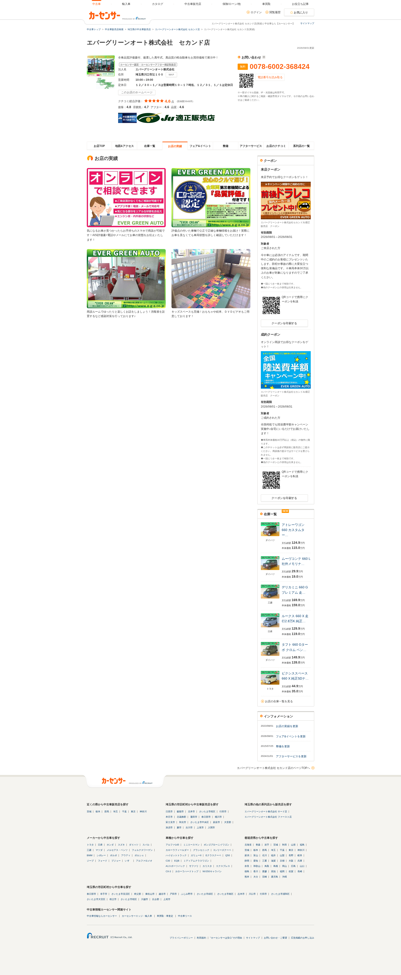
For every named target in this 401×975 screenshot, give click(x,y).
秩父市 (113, 899)
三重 (264, 860)
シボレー (101, 855)
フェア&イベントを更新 (291, 736)
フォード (102, 860)
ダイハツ (133, 844)
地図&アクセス (124, 146)
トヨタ (90, 844)
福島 (302, 844)
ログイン (256, 12)
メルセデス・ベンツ (117, 850)
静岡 (247, 860)
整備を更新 (283, 746)
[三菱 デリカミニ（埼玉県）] (270, 599)
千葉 (124, 811)
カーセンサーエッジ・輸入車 (137, 916)
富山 (255, 855)
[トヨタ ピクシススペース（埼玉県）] (270, 685)
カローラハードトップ (186, 871)
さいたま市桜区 (207, 811)
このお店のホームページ (136, 92)
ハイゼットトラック (176, 855)
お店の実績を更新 (287, 726)
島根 (275, 866)
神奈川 (143, 811)
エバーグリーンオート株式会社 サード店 (266, 811)
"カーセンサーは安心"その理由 (226, 937)
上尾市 (200, 827)
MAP (171, 74)
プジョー (116, 860)
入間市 (211, 827)
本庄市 (169, 817)
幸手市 (103, 894)
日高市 (169, 811)
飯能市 (180, 811)
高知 (273, 871)
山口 (302, 866)
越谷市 (162, 894)
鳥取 (267, 866)
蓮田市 (193, 817)
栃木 (98, 811)
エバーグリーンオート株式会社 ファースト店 (268, 817)
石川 (264, 855)
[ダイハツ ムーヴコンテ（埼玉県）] (270, 570)
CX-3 (168, 871)
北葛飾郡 (181, 817)
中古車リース (185, 916)
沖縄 (284, 876)
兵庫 (300, 860)
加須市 (169, 827)
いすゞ (128, 860)
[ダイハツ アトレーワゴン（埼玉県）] (270, 536)
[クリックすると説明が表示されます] (263, 57)
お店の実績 (175, 146)
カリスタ (207, 866)
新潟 (247, 855)
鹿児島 (274, 876)
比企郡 (155, 899)
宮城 (275, 844)
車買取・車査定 (165, 916)
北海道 (248, 844)
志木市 (241, 894)
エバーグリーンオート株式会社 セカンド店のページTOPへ (273, 768)
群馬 (106, 811)
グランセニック (201, 850)
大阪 (291, 860)
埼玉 (115, 811)
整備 (225, 146)
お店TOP (99, 146)
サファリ (193, 866)
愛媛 (264, 871)
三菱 (89, 850)
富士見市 (170, 822)
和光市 (182, 822)
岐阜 (300, 855)
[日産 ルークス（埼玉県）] (270, 627)
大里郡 (227, 822)
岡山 (284, 866)
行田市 (223, 811)
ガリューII (196, 855)
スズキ (121, 844)
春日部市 (206, 817)
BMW (89, 855)
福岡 (282, 871)
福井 (273, 855)
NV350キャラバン (212, 871)
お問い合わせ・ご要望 (275, 937)
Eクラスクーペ (213, 855)
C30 (168, 860)
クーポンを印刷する (284, 323)
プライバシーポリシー (181, 937)
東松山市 (150, 894)
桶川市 (218, 817)
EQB (176, 860)
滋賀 (273, 860)
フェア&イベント (200, 146)
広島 (293, 866)
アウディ (125, 855)
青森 (258, 844)
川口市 (252, 894)
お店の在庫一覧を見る (279, 701)
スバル (145, 844)
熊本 (247, 876)
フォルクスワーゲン (142, 850)
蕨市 (179, 827)
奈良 (247, 866)
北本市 (191, 811)
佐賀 (291, 871)
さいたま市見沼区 (120, 894)
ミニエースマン (191, 844)
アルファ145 (172, 844)
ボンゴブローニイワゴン (216, 844)
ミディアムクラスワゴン (196, 860)
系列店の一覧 (301, 146)
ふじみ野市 (187, 894)
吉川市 (189, 827)
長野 (291, 855)
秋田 (284, 844)
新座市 (216, 822)
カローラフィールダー (177, 850)
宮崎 (264, 876)
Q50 (227, 855)
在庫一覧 (149, 146)
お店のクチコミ (276, 146)
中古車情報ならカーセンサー (102, 916)
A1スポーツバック (175, 866)
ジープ (90, 860)
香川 (255, 871)
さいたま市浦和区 (280, 894)
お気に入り (301, 12)
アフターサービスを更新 (291, 756)
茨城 (89, 811)
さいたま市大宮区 (96, 899)
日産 (100, 844)
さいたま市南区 (225, 894)
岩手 (267, 844)
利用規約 (201, 937)
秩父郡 (137, 894)
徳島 (247, 871)
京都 (282, 860)
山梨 (282, 855)
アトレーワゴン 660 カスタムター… (293, 530)
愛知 (255, 860)
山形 (293, 844)
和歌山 (256, 866)
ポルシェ (139, 855)
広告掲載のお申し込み (302, 937)
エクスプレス (223, 866)
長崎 (300, 871)
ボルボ (113, 855)
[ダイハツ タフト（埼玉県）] (270, 656)
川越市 (144, 899)
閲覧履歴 (275, 12)
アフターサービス (251, 146)
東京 (133, 811)
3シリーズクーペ (222, 850)
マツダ (99, 850)
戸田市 (173, 894)
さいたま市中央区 (199, 822)
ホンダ (110, 844)
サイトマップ (307, 23)
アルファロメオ (144, 860)
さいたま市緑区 (205, 894)
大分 (255, 876)
